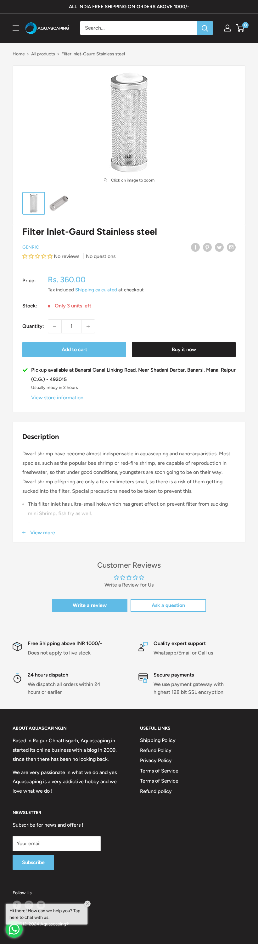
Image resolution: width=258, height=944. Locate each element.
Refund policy (156, 791)
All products (43, 54)
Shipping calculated (96, 290)
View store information (57, 398)
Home (19, 54)
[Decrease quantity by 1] (54, 326)
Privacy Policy (156, 760)
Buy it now (184, 349)
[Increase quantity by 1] (88, 326)
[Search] (205, 28)
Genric (30, 247)
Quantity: (33, 326)
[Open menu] (16, 28)
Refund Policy (155, 750)
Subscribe (33, 862)
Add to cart (74, 349)
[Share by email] (231, 247)
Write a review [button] (90, 605)
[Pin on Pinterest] (207, 247)
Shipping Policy (158, 740)
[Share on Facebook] (195, 247)
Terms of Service (159, 771)
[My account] (227, 28)
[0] (240, 28)
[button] (38, 256)
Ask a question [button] (168, 605)
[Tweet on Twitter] (219, 247)
